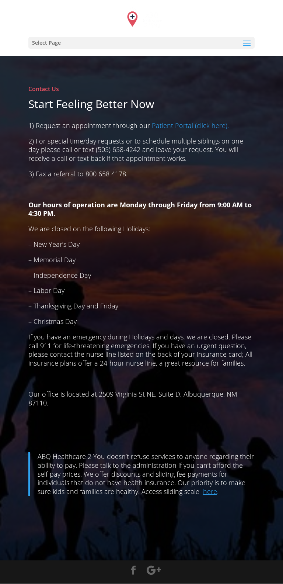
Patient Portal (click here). (190, 125)
